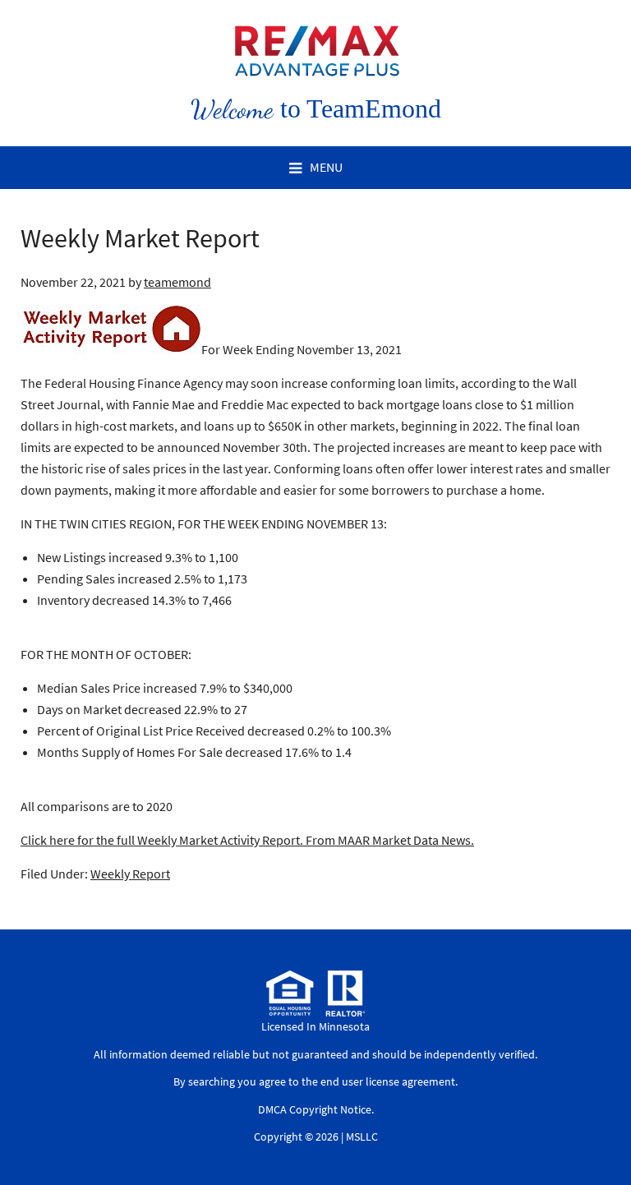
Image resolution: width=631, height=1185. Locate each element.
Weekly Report (130, 873)
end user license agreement (387, 1081)
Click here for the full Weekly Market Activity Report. (162, 840)
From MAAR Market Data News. (388, 840)
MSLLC (362, 1136)
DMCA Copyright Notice (314, 1109)
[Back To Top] (601, 1139)
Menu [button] (326, 167)
